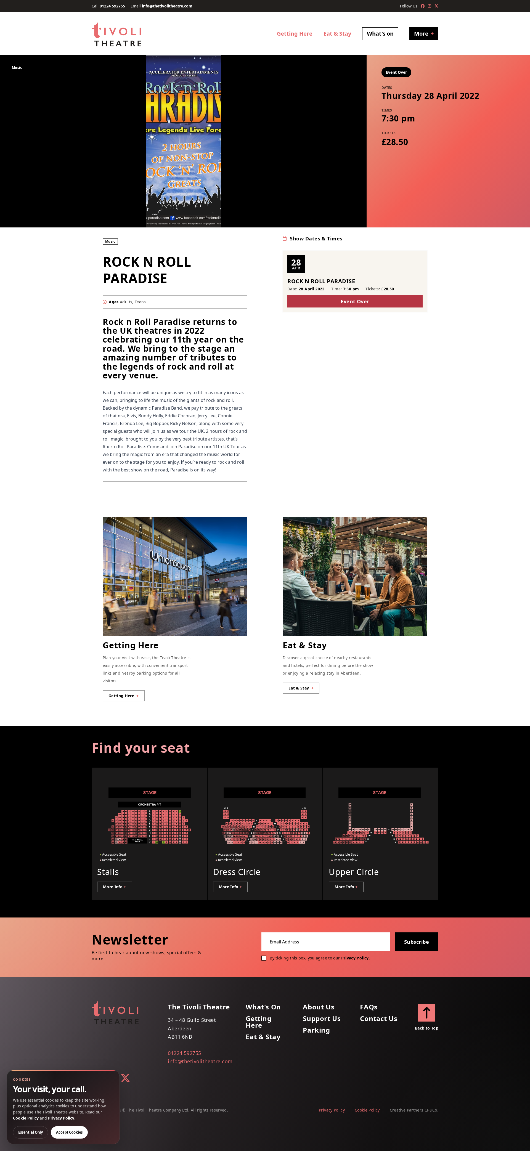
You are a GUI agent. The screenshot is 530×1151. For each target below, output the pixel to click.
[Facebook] (423, 6)
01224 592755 (112, 6)
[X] (436, 6)
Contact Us (378, 1018)
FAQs (368, 1007)
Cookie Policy (367, 1110)
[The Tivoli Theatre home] (116, 33)
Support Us (322, 1018)
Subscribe (416, 941)
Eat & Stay (337, 33)
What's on (380, 33)
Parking (316, 1030)
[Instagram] (429, 6)
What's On (263, 1007)
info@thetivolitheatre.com (167, 6)
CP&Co (431, 1110)
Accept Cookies (69, 1132)
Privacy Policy (355, 958)
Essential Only (30, 1132)
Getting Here (294, 33)
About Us (318, 1007)
